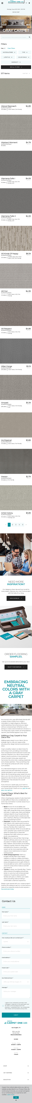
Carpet (19, 18)
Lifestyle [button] (7, 57)
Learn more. (11, 1094)
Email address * (6, 957)
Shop (5, 1066)
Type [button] (23, 52)
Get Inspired (7, 1072)
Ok (16, 1097)
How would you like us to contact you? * (12, 937)
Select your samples (14, 667)
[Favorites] (26, 3)
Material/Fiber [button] (8, 52)
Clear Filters (11, 48)
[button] (23, 3)
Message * (4, 987)
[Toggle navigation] (2, 3)
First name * (5, 911)
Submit (16, 1015)
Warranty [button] (14, 62)
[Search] (29, 37)
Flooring (12, 18)
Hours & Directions (16, 1034)
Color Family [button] (22, 57)
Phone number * (6, 947)
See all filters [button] (15, 67)
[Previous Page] (5, 525)
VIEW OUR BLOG (14, 598)
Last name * (5, 922)
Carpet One (4, 18)
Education (7, 1079)
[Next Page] (26, 525)
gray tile (25, 788)
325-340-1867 (16, 12)
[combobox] (14, 37)
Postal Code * (5, 967)
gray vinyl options (6, 790)
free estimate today (7, 889)
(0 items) (29, 3)
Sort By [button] (25, 73)
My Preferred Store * (7, 978)
